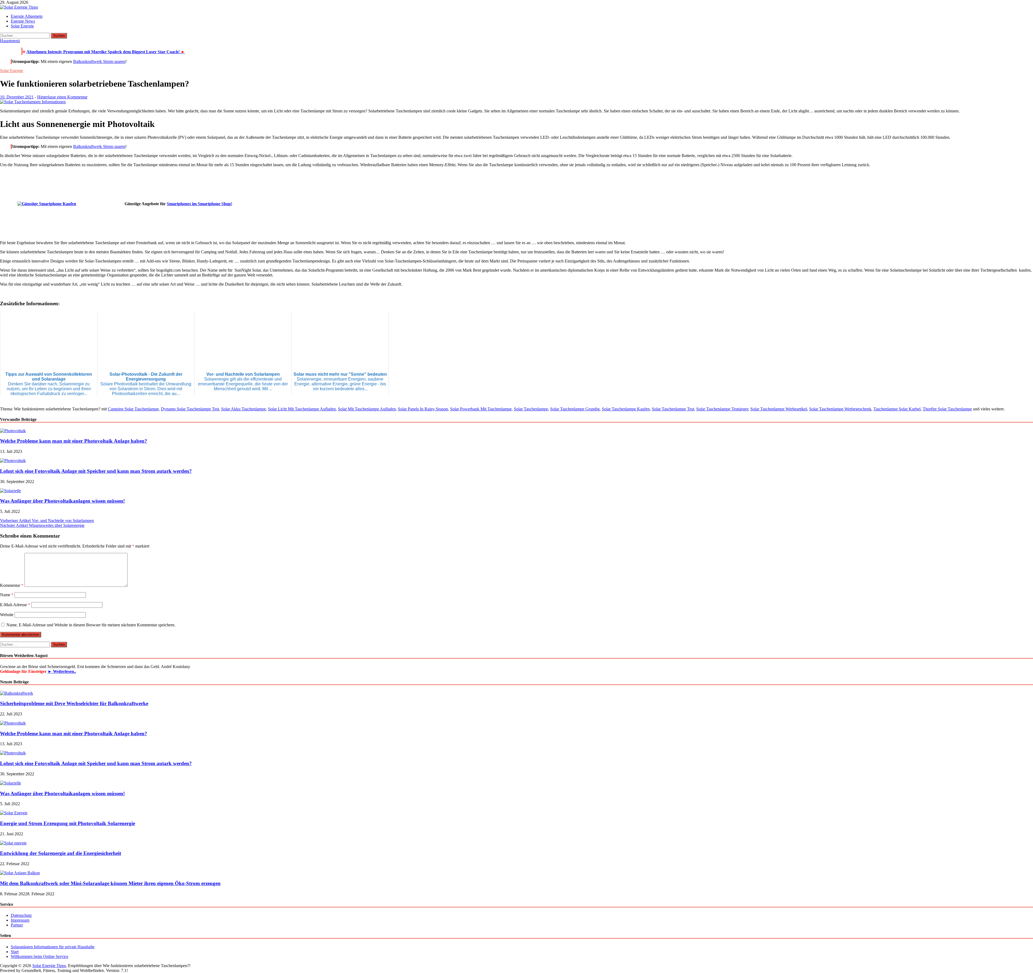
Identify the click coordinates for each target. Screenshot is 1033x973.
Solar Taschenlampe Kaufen (626, 409)
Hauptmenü (10, 40)
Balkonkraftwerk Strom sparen (99, 61)
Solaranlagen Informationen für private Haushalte (52, 946)
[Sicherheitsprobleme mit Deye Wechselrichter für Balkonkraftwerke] (16, 693)
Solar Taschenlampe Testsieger (722, 409)
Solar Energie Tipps (49, 965)
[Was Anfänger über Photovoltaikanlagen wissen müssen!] (10, 490)
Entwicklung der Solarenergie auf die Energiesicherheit (60, 853)
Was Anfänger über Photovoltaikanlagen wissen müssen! (62, 501)
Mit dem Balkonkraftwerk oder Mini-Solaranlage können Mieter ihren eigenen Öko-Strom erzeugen (110, 883)
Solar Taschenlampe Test (673, 409)
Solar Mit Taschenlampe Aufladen (367, 409)
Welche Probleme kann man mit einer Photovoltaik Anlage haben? (73, 441)
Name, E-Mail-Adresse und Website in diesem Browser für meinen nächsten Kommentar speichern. (90, 625)
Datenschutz (21, 915)
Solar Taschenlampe (531, 409)
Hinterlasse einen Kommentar (62, 97)
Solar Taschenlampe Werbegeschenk (840, 409)
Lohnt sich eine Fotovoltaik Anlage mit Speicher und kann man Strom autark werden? (96, 471)
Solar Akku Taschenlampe (243, 409)
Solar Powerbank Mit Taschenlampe (481, 409)
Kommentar (11, 585)
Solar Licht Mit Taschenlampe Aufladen (302, 409)
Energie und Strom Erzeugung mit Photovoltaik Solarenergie (67, 823)
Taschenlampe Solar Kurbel (897, 409)
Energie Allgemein (27, 16)
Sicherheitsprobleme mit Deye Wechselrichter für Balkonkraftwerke (74, 703)
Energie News (23, 21)
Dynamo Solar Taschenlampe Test (190, 409)
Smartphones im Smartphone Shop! (199, 203)
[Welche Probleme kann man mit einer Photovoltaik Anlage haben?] (13, 430)
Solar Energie (22, 26)
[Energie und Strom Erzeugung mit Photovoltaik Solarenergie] (13, 813)
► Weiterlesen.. (62, 671)
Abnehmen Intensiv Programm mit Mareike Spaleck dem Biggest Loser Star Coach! (105, 51)
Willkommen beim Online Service (39, 956)
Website (6, 614)
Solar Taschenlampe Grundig (575, 409)
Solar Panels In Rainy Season (423, 409)
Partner (17, 925)
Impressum (20, 920)
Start (15, 951)
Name (6, 594)
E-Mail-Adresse (15, 604)
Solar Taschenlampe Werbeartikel (778, 409)
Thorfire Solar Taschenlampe (947, 409)
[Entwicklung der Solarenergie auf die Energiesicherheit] (13, 843)
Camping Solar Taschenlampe (133, 409)
